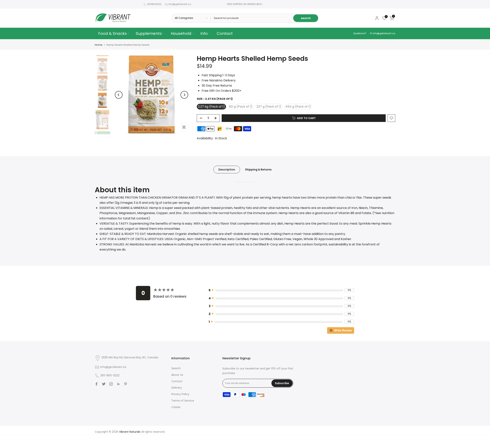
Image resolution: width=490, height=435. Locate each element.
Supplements (149, 33)
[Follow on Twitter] (103, 384)
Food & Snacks (112, 33)
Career (175, 407)
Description (226, 169)
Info (204, 33)
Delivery (176, 388)
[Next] (184, 95)
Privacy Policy (180, 394)
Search (176, 368)
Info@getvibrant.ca (179, 4)
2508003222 (154, 4)
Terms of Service (182, 401)
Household (181, 33)
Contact (225, 33)
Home (98, 45)
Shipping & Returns (258, 169)
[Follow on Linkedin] (118, 384)
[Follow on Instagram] (111, 384)
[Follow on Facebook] (96, 384)
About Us (177, 375)
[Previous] (118, 95)
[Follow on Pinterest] (125, 384)
